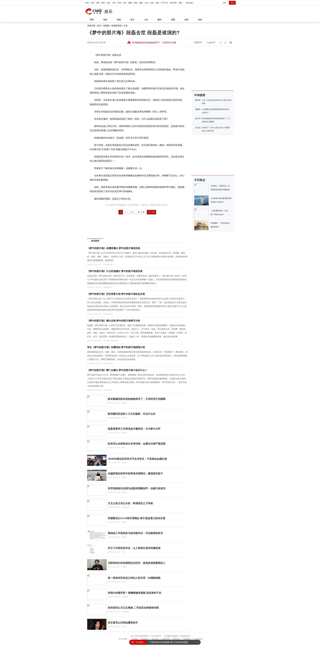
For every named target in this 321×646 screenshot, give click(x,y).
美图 (173, 20)
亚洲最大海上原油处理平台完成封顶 (165, 642)
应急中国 (173, 3)
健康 (141, 3)
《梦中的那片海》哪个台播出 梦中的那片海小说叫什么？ (117, 370)
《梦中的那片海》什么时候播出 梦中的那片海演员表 (115, 271)
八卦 (146, 20)
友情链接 (186, 639)
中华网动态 (198, 639)
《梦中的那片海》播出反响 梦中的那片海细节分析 (113, 320)
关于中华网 (122, 639)
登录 (232, 3)
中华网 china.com (94, 11)
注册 (224, 3)
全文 (132, 212)
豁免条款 (176, 639)
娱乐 (108, 3)
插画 (135, 3)
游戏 (119, 3)
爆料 (159, 20)
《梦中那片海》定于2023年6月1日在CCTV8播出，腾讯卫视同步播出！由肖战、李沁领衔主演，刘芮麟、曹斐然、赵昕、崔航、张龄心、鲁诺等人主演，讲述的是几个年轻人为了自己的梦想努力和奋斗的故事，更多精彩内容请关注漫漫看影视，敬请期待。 (137, 256)
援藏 (130, 3)
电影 (105, 20)
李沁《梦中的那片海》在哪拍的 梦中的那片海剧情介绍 (116, 347)
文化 (125, 3)
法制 (157, 3)
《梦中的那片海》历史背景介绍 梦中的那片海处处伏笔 (116, 294)
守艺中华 (164, 3)
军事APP (198, 42)
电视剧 (106, 26)
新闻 (197, 100)
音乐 (132, 20)
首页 (87, 3)
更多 (200, 20)
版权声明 (165, 639)
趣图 (197, 109)
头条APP (211, 42)
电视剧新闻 (116, 26)
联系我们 (144, 639)
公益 (146, 3)
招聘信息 (155, 639)
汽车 (114, 3)
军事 (98, 3)
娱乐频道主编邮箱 (171, 636)
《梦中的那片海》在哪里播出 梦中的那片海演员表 (113, 248)
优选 (151, 3)
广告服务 (134, 639)
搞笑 (187, 20)
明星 (92, 20)
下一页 (151, 212)
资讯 (92, 3)
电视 (119, 20)
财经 (103, 3)
